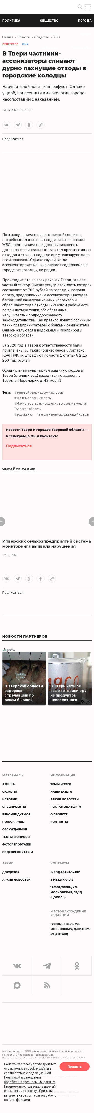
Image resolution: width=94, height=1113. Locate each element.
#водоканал (23, 414)
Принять (75, 1066)
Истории (9, 799)
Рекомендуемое (16, 814)
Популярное (13, 822)
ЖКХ (25, 44)
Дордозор (10, 872)
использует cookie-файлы (29, 1068)
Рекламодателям (65, 806)
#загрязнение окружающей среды (63, 414)
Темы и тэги (60, 784)
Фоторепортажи (16, 844)
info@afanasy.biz (65, 872)
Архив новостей (64, 799)
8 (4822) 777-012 (61, 879)
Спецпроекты (14, 806)
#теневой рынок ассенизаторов (38, 392)
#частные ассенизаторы (33, 398)
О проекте (59, 814)
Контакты (59, 822)
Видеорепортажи (17, 852)
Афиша (8, 784)
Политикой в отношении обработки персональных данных (29, 1079)
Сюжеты (9, 791)
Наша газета (61, 791)
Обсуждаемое (14, 829)
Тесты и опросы (16, 837)
